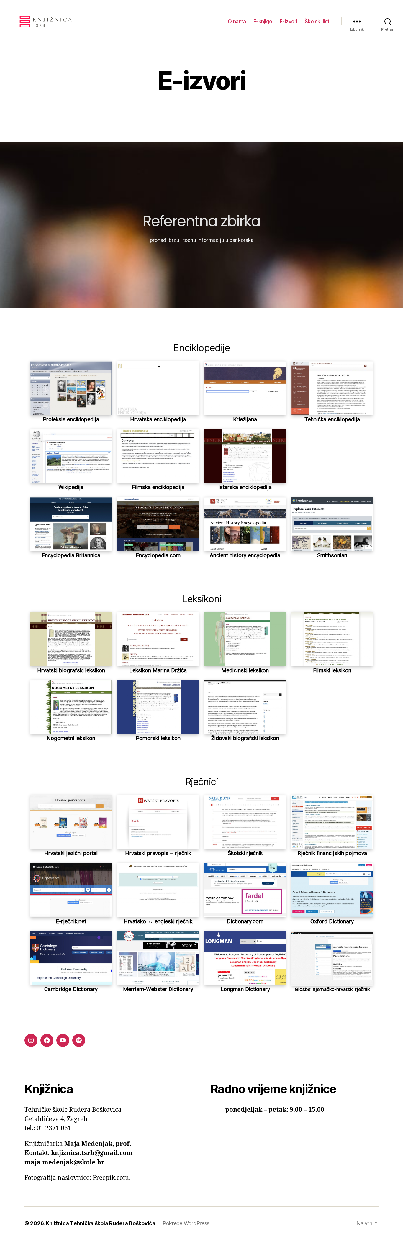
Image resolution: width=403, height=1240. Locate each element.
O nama (237, 21)
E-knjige (262, 21)
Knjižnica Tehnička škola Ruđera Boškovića (100, 1223)
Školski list (317, 21)
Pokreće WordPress (186, 1223)
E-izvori (288, 21)
